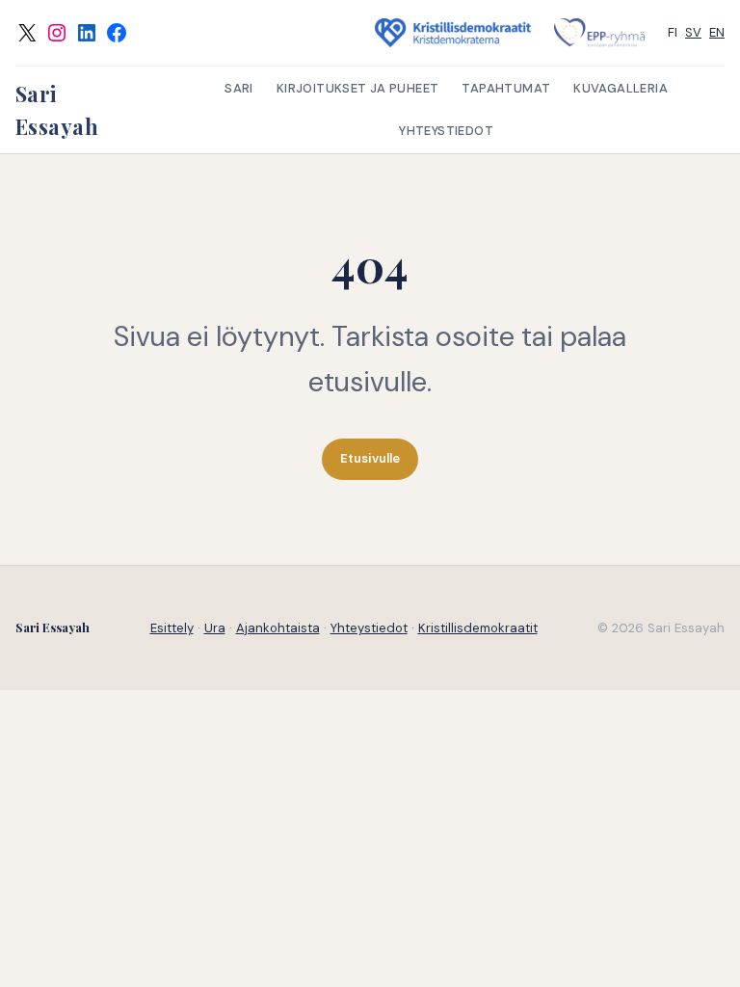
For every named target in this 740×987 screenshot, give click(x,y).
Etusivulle (370, 458)
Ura (214, 628)
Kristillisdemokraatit (478, 628)
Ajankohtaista (278, 628)
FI (672, 32)
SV (693, 32)
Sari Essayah (52, 627)
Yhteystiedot (369, 628)
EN (717, 32)
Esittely (172, 628)
